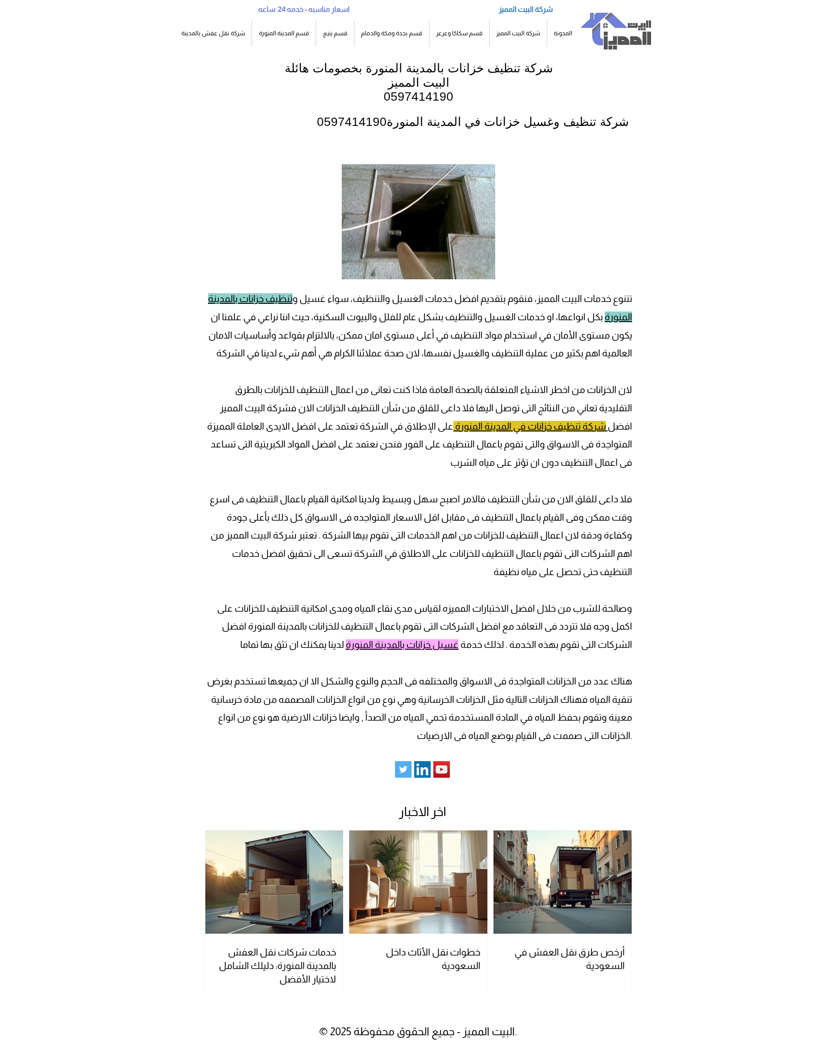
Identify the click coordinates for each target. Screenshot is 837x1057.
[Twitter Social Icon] (403, 769)
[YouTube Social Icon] (441, 769)
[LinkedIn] (422, 769)
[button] (284, 33)
